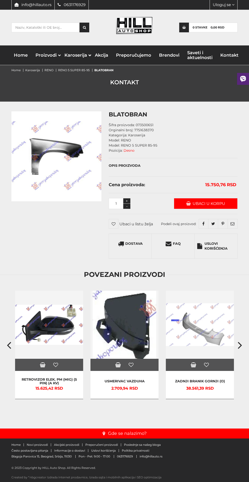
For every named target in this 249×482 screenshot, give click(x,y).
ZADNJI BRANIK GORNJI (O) (200, 381)
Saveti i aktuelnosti (200, 55)
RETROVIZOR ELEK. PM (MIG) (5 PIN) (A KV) (49, 381)
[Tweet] (213, 224)
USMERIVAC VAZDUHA (125, 381)
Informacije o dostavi (69, 450)
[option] (49, 344)
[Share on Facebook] (203, 224)
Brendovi (169, 55)
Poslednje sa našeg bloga (142, 444)
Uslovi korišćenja (216, 246)
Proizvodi (46, 55)
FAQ (177, 243)
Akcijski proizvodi (66, 444)
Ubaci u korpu (208, 203)
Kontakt (229, 55)
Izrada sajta (97, 477)
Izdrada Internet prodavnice (67, 477)
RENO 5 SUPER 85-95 (74, 70)
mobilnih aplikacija (121, 477)
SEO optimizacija (149, 477)
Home (21, 55)
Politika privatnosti (135, 450)
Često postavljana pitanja (29, 450)
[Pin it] (223, 224)
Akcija (101, 55)
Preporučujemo (133, 55)
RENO (48, 70)
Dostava (134, 243)
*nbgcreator (37, 477)
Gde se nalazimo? (127, 433)
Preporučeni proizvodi (101, 444)
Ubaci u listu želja (135, 224)
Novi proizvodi (37, 444)
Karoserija (75, 55)
